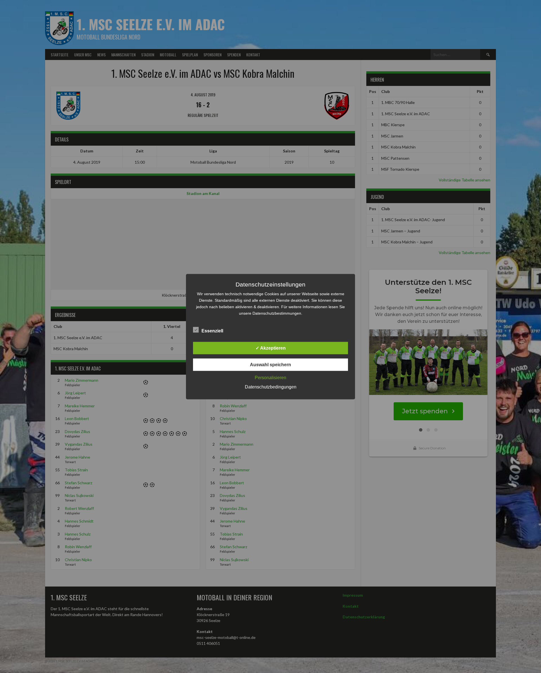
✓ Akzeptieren (271, 347)
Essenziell (212, 330)
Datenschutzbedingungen (270, 386)
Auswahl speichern (270, 364)
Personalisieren (270, 377)
